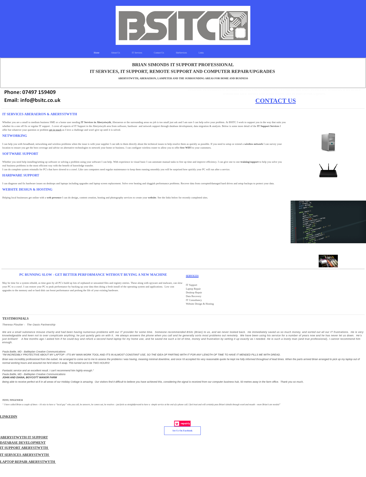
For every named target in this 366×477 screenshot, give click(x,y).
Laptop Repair (14, 462)
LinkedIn (8, 416)
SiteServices (181, 52)
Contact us (159, 52)
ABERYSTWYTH (14, 437)
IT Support (38, 437)
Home (96, 52)
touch (58, 129)
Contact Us (275, 100)
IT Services (137, 52)
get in (52, 129)
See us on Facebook (182, 430)
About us (115, 52)
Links (201, 52)
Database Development (23, 442)
